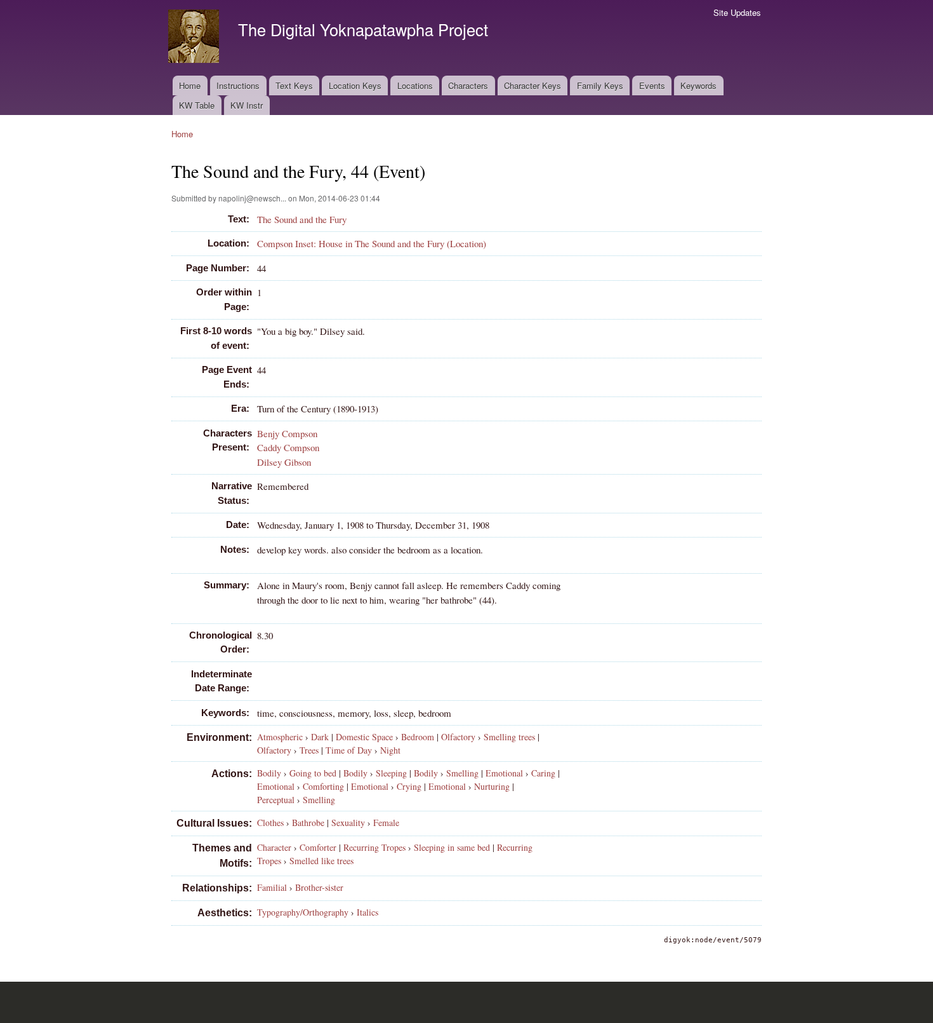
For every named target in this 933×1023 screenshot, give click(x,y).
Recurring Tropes (374, 847)
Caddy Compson (288, 447)
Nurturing (492, 786)
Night (390, 750)
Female (386, 822)
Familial (272, 887)
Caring (543, 773)
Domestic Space (364, 737)
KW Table (197, 105)
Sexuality (348, 822)
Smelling (462, 773)
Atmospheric (280, 737)
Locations (415, 85)
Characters (468, 85)
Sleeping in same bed (452, 847)
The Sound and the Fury (302, 219)
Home (190, 85)
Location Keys (355, 85)
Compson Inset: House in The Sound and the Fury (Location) (371, 243)
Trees (309, 750)
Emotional (504, 773)
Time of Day (349, 750)
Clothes (270, 822)
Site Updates (737, 12)
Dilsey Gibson (284, 462)
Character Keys (532, 85)
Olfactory (458, 737)
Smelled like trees (321, 861)
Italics (367, 912)
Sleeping (391, 773)
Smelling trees (509, 737)
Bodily (269, 773)
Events (652, 85)
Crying (409, 786)
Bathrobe (308, 822)
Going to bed (312, 773)
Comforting (323, 786)
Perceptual (275, 800)
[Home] (195, 38)
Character (274, 847)
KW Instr (246, 105)
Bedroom (417, 737)
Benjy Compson (287, 433)
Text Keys (294, 85)
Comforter (318, 847)
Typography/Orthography (302, 912)
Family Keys (600, 85)
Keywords (698, 85)
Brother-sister (319, 887)
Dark (320, 737)
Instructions (238, 85)
